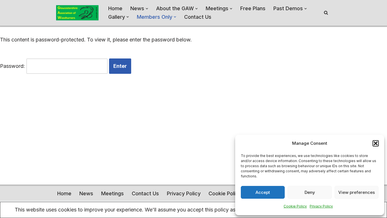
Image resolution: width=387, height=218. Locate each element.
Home (115, 8)
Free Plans (252, 8)
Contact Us (197, 17)
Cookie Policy (295, 206)
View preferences (356, 192)
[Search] (326, 13)
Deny (310, 192)
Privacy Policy (321, 206)
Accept (263, 192)
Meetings (112, 193)
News (86, 193)
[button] (376, 143)
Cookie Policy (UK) (231, 193)
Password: (13, 66)
